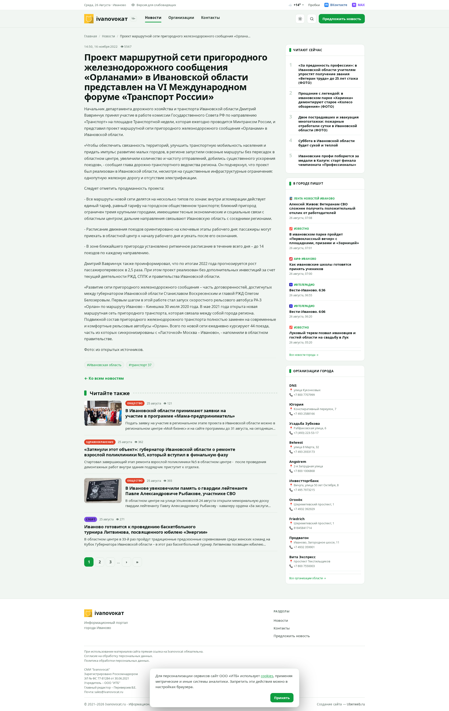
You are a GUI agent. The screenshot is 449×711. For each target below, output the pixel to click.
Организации (181, 17)
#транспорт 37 (140, 365)
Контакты (210, 17)
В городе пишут (308, 183)
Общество (135, 403)
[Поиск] (311, 18)
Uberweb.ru (356, 704)
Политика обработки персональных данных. (116, 660)
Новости (153, 17)
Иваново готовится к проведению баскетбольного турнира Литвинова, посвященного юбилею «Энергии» (145, 529)
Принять (282, 697)
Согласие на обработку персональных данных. (118, 656)
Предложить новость (292, 635)
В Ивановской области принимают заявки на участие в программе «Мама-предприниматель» (180, 413)
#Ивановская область (104, 365)
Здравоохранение (100, 442)
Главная (90, 36)
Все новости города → (304, 355)
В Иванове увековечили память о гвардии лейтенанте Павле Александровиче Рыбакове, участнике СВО (186, 490)
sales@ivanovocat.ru (108, 692)
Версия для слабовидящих (156, 5)
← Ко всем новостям (104, 378)
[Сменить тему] (300, 18)
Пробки (314, 5)
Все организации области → (307, 578)
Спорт (90, 519)
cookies (267, 675)
